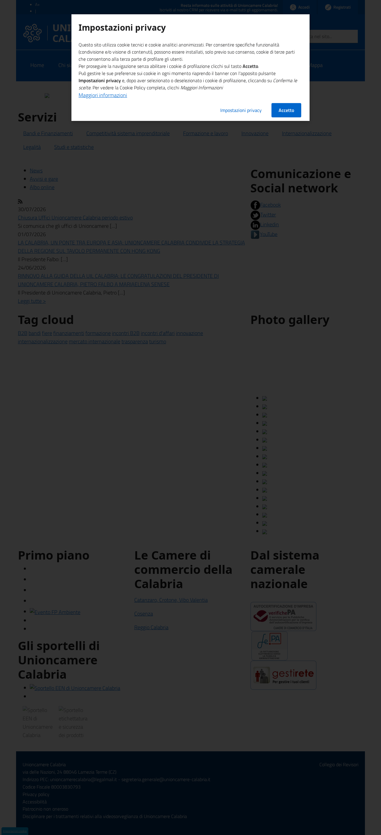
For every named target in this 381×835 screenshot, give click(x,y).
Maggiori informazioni (103, 95)
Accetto (286, 110)
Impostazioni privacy (241, 110)
